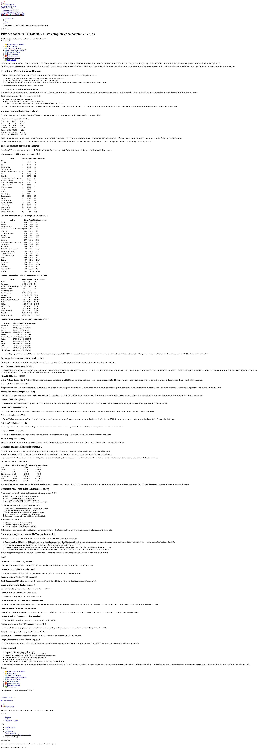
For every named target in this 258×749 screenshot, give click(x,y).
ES (4, 8)
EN (8, 8)
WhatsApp (6, 11)
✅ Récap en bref (10, 60)
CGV (6, 729)
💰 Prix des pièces (11, 46)
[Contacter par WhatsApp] (11, 11)
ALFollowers (9, 18)
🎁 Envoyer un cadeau (12, 56)
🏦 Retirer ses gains (11, 54)
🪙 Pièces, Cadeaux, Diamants (15, 44)
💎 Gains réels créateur (12, 52)
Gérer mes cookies (11, 737)
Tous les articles (7, 701)
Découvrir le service (7, 697)
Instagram (4, 6)
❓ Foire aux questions (12, 58)
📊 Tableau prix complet (13, 48)
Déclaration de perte (11, 721)
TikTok (9, 6)
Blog (14, 6)
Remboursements (10, 733)
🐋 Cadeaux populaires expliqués (15, 50)
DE (11, 8)
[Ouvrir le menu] (15, 10)
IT (6, 8)
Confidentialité (9, 731)
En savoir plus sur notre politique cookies (18, 735)
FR (2, 8)
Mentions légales (10, 727)
